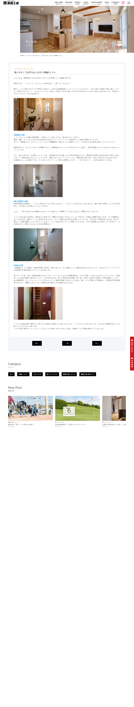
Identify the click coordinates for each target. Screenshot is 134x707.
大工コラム (37, 374)
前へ (37, 343)
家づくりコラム (52, 374)
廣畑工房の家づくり (87, 374)
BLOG (107, 3)
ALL (11, 374)
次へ (97, 343)
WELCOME (59, 3)
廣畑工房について (69, 374)
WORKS (78, 3)
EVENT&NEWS (96, 3)
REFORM (68, 3)
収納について (23, 374)
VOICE (86, 3)
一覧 (67, 343)
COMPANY (115, 3)
